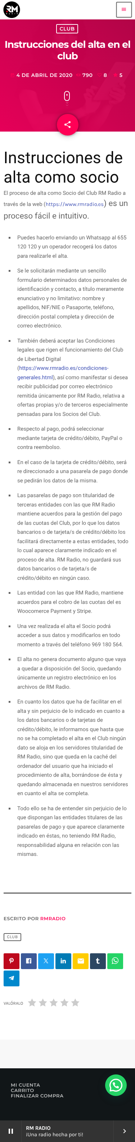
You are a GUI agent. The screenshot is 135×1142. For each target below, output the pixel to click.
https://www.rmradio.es (75, 204)
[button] (116, 1085)
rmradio (53, 919)
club (12, 937)
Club (67, 29)
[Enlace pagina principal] (11, 9)
